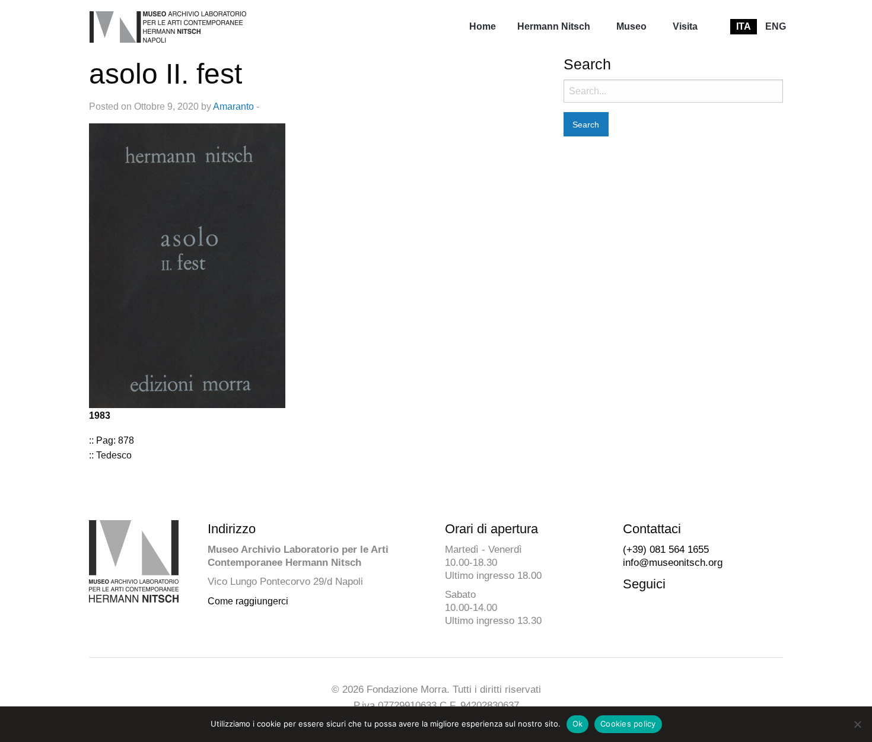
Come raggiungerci (248, 601)
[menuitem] (482, 26)
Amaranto (233, 106)
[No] (857, 724)
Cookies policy (628, 723)
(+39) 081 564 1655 (666, 549)
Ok (577, 723)
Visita (685, 26)
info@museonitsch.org (673, 562)
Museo (631, 26)
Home (482, 26)
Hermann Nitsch (553, 26)
